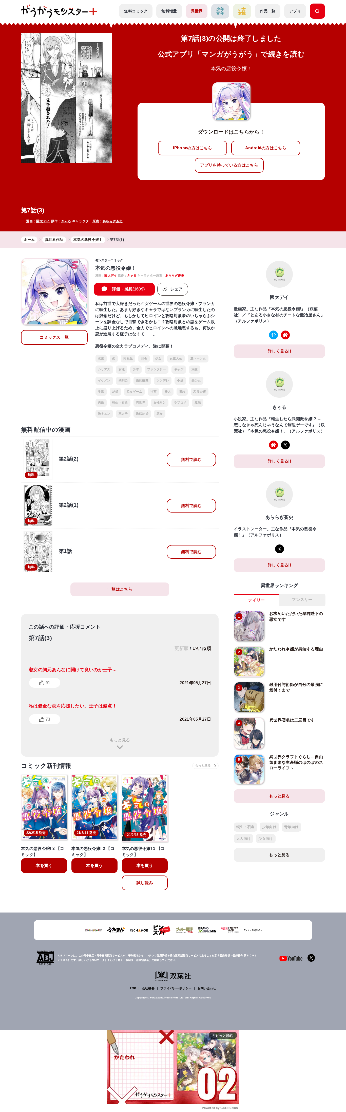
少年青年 (220, 11)
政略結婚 (142, 413)
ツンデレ (163, 380)
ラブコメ (180, 402)
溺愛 (194, 369)
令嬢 (180, 380)
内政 (101, 402)
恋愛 (101, 358)
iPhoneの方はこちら (192, 148)
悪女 (160, 413)
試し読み (145, 883)
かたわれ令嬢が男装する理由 (296, 649)
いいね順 (202, 648)
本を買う (44, 865)
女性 (122, 369)
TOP (133, 988)
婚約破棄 (142, 380)
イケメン (104, 380)
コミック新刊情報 (46, 765)
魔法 (198, 402)
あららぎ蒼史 (113, 221)
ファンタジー (156, 369)
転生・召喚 (120, 402)
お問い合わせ (207, 988)
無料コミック (135, 11)
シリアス (104, 369)
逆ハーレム (198, 358)
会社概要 (148, 988)
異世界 (197, 11)
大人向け (243, 838)
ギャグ (178, 369)
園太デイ (43, 221)
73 (48, 719)
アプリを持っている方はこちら (229, 165)
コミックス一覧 (54, 337)
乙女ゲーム (134, 391)
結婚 (115, 391)
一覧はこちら (119, 589)
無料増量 (169, 11)
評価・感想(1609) (128, 289)
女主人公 (176, 358)
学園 (101, 391)
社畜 (153, 391)
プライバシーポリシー (175, 988)
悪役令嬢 (199, 391)
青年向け (291, 827)
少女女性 (242, 11)
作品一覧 (267, 11)
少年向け (269, 827)
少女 (158, 358)
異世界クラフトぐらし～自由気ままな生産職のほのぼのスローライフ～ (296, 762)
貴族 (182, 391)
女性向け (159, 402)
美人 (168, 391)
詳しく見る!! (279, 351)
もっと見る (120, 740)
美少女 (196, 380)
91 (48, 683)
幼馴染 (123, 380)
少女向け (265, 838)
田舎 (144, 358)
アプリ (295, 11)
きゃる (66, 221)
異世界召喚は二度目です (292, 720)
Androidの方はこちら (265, 148)
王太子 (123, 413)
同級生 (128, 358)
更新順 (181, 648)
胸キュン (104, 413)
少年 (136, 369)
